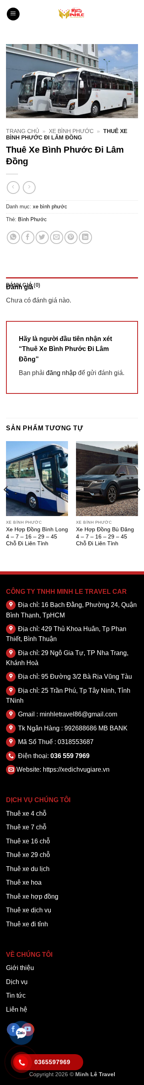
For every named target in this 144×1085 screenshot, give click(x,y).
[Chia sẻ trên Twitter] (42, 237)
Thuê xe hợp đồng (32, 896)
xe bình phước (71, 131)
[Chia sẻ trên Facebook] (27, 237)
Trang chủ (22, 131)
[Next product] (13, 187)
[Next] (137, 505)
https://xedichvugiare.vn (76, 769)
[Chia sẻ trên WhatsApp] (13, 237)
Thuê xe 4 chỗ (26, 813)
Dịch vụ (17, 981)
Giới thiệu (20, 967)
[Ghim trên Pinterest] (71, 237)
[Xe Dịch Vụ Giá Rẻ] (72, 14)
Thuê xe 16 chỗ (28, 841)
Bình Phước (32, 219)
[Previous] (6, 505)
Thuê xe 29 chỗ (28, 854)
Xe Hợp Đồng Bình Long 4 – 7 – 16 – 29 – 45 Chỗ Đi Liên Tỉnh (37, 536)
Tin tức (16, 995)
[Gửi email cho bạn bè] (56, 237)
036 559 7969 (70, 755)
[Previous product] (29, 187)
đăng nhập (61, 372)
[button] (13, 14)
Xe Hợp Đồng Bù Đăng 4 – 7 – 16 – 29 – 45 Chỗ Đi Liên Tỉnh (105, 536)
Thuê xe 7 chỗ (26, 827)
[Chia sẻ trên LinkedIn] (85, 237)
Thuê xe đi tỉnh (27, 924)
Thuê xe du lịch (28, 868)
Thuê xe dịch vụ (28, 910)
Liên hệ (16, 1009)
